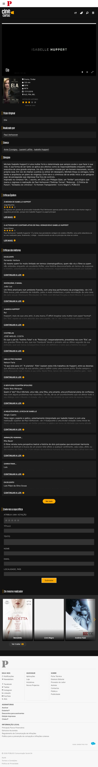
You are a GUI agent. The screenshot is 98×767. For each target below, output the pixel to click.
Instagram (7, 690)
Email (7, 559)
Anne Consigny (11, 149)
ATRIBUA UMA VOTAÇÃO (15, 514)
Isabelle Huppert (41, 149)
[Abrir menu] (4, 4)
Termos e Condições (9, 761)
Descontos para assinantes (13, 713)
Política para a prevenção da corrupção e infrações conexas (25, 736)
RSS (5, 699)
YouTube (7, 696)
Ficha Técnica (56, 676)
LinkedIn (7, 693)
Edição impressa (9, 716)
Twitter (6, 687)
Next (93, 622)
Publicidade (55, 694)
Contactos (55, 688)
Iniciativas (30, 682)
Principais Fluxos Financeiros (13, 728)
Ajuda (4, 758)
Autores (54, 685)
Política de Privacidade (10, 763)
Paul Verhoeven (11, 134)
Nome (7, 548)
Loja (28, 679)
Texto (7, 536)
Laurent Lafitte (26, 149)
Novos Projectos (32, 685)
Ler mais (8, 217)
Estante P (6, 710)
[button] (17, 644)
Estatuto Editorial (57, 679)
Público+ (54, 691)
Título (7, 526)
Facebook (7, 684)
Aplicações (30, 676)
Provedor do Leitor (58, 682)
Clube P (5, 719)
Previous (5, 622)
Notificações (8, 676)
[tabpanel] (17, 622)
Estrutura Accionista (9, 730)
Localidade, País (12, 569)
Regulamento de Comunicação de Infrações (19, 733)
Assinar (5, 708)
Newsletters (8, 679)
